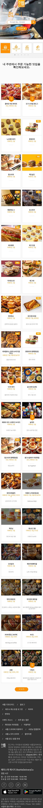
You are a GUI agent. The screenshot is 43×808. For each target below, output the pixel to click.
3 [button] (21, 55)
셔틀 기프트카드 (8, 705)
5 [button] (28, 55)
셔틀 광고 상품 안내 (12, 739)
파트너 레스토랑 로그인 (14, 709)
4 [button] (25, 55)
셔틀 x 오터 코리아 (12, 734)
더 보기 (21, 689)
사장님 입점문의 (34, 729)
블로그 (22, 705)
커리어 (30, 709)
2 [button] (18, 55)
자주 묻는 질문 (23, 720)
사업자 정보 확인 (7, 807)
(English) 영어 (31, 755)
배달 (17, 14)
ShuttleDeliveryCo (25, 769)
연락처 (7, 714)
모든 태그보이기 (22, 33)
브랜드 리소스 (7, 720)
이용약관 (27, 725)
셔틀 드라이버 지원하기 (14, 729)
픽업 (33, 14)
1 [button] (15, 55)
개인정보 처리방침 (12, 725)
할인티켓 (28, 734)
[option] (5, 48)
